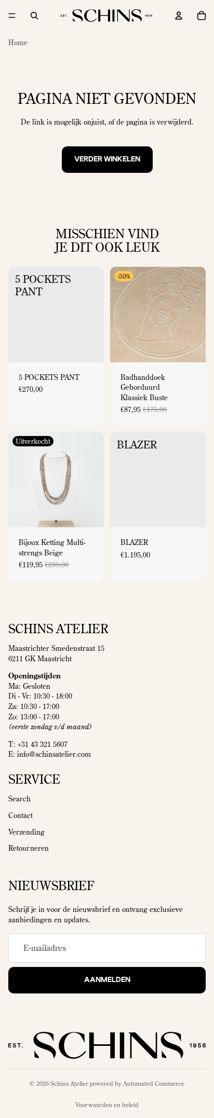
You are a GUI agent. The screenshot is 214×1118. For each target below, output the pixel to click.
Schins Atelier (69, 1083)
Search (19, 798)
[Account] (178, 15)
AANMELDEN (107, 979)
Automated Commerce (153, 1083)
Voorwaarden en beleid (107, 1105)
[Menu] (12, 16)
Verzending (26, 831)
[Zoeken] (34, 15)
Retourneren (28, 848)
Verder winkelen (107, 159)
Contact (20, 815)
